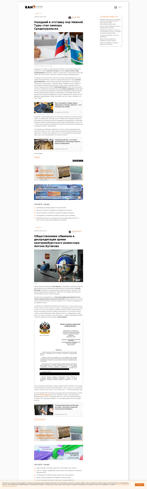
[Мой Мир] (80, 161)
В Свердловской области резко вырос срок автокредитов (55, 475)
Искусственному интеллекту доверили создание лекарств (55, 213)
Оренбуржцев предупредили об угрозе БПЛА (51, 207)
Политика (37, 157)
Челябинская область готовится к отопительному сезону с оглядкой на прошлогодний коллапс (110, 32)
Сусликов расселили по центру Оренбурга (109, 36)
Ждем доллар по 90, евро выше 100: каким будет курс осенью (56, 468)
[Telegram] (78, 161)
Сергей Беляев (77, 231)
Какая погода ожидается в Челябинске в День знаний (53, 477)
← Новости (37, 13)
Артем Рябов (76, 17)
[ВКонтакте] (73, 161)
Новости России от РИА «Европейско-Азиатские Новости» (30, 7)
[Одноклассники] (76, 161)
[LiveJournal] (82, 161)
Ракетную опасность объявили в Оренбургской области (54, 210)
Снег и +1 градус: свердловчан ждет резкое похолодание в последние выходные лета (59, 471)
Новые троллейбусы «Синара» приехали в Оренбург (109, 43)
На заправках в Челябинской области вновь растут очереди (55, 215)
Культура (43, 419)
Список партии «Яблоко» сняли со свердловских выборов (110, 27)
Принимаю (139, 484)
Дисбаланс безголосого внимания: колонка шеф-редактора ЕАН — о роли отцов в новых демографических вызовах (58, 219)
